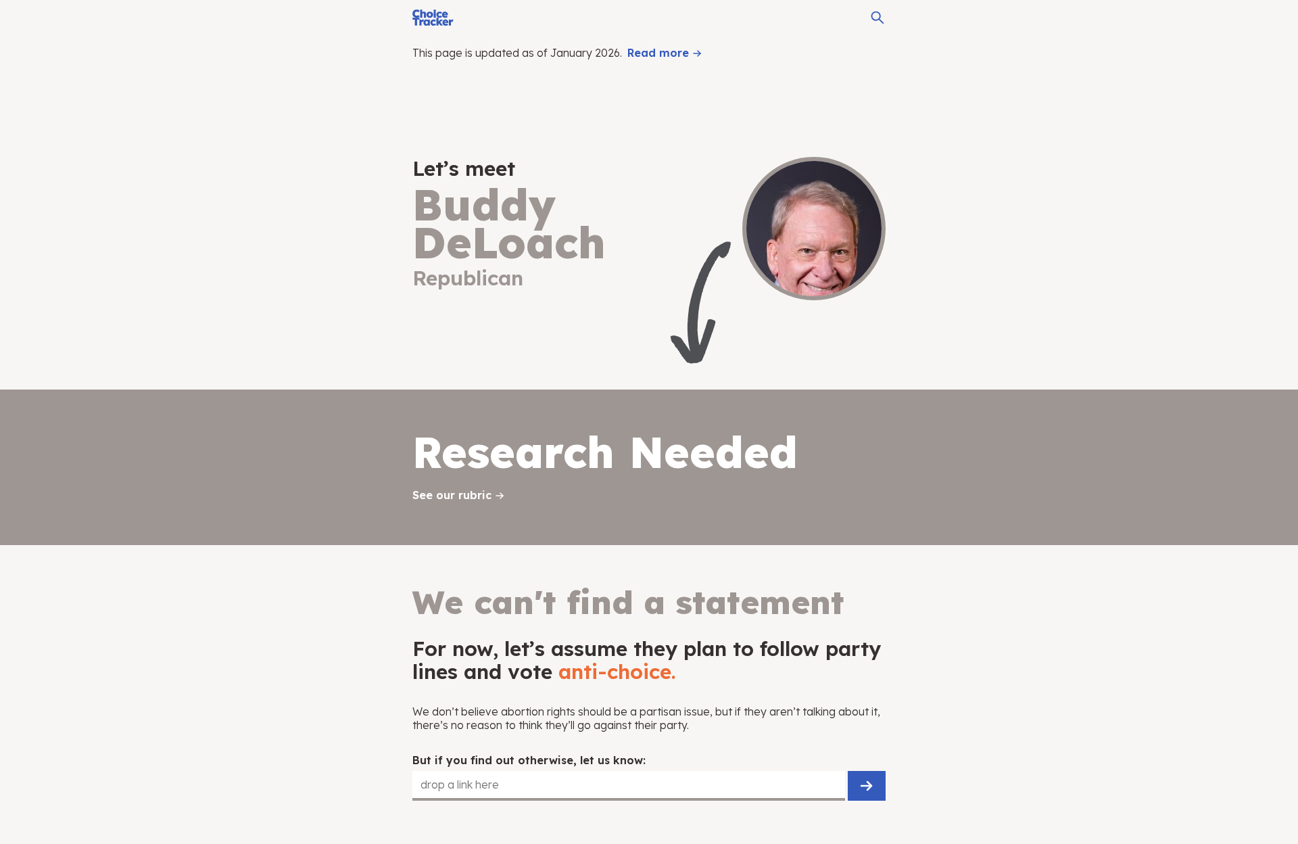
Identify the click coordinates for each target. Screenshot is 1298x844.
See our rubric (451, 495)
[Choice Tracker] (433, 17)
